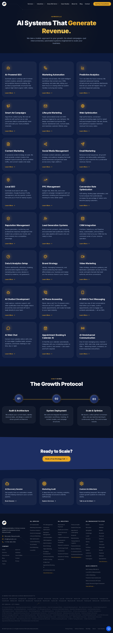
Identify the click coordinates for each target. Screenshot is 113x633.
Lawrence (88, 553)
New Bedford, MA (105, 600)
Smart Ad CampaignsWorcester (10, 615)
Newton (88, 550)
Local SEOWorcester (102, 615)
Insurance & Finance (63, 553)
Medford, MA (46, 600)
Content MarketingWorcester (60, 615)
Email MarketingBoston (20, 609)
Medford (101, 539)
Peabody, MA (87, 600)
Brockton (88, 539)
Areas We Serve (52, 4)
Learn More (9, 93)
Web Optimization (34, 539)
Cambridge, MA (32, 598)
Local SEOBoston (31, 609)
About (94, 628)
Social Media (33, 544)
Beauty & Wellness (76, 548)
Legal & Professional (63, 537)
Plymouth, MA (37, 600)
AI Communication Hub (49, 570)
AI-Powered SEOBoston (8, 607)
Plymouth (101, 536)
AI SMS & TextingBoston (94, 611)
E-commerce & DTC (76, 551)
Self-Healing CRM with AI (92, 569)
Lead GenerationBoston (94, 609)
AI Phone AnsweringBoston (80, 611)
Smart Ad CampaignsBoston (55, 607)
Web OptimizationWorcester (44, 615)
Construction (61, 551)
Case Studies (65, 4)
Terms (3, 564)
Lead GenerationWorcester (64, 617)
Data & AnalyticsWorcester (95, 617)
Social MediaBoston (7, 609)
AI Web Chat (46, 562)
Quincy (87, 541)
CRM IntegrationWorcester (80, 617)
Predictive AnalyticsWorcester (89, 613)
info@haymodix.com (10, 539)
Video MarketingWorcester (24, 619)
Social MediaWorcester (75, 615)
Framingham (89, 558)
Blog (81, 4)
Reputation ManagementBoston (78, 609)
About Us (74, 4)
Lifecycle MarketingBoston (70, 607)
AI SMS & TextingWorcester (75, 619)
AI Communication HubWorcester (30, 620)
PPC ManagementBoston (44, 609)
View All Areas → (103, 561)
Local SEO (32, 550)
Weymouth (102, 547)
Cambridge (89, 533)
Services (30, 4)
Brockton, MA (47, 598)
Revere (101, 550)
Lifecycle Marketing (35, 536)
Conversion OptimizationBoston (60, 609)
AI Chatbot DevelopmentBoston (63, 611)
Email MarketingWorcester (89, 615)
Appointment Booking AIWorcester (11, 620)
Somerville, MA (94, 598)
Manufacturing (75, 538)
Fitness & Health (75, 524)
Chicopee (101, 544)
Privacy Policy (69, 628)
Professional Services (77, 554)
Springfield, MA (22, 598)
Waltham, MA (13, 600)
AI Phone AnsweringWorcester (59, 619)
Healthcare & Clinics (63, 529)
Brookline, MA (29, 600)
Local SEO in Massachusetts (93, 572)
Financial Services (76, 546)
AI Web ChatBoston (7, 613)
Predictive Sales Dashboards (93, 578)
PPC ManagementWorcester (9, 617)
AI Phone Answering (48, 556)
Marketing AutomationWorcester (71, 613)
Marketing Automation (35, 527)
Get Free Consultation (102, 4)
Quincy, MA (55, 598)
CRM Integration (47, 540)
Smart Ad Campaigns (35, 533)
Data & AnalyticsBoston (21, 611)
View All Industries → (76, 557)
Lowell (87, 536)
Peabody (101, 553)
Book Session (9, 501)
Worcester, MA (13, 598)
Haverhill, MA (5, 600)
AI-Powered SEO (34, 524)
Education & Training (63, 556)
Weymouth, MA (71, 600)
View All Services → (48, 573)
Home (3, 549)
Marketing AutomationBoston (23, 607)
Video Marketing (47, 548)
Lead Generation (47, 537)
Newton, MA (77, 598)
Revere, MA (80, 600)
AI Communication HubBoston (39, 613)
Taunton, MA (54, 600)
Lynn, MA (62, 598)
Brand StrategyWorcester (8, 619)
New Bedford (102, 558)
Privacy (17, 561)
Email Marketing (34, 547)
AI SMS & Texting (47, 559)
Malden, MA (21, 600)
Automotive (61, 559)
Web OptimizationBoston (85, 607)
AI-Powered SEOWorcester (55, 613)
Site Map (4, 561)
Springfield (89, 530)
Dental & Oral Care (76, 527)
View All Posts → (90, 586)
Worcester (88, 527)
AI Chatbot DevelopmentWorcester (41, 619)
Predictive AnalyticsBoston (39, 607)
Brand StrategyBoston (34, 611)
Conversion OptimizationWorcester (27, 617)
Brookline (101, 533)
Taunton (101, 541)
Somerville (88, 556)
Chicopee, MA (62, 600)
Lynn (87, 544)
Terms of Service (79, 628)
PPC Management (48, 524)
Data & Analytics (47, 543)
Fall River (88, 547)
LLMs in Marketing (90, 575)
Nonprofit (73, 535)
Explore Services (48, 501)
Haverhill (101, 524)
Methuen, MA (96, 600)
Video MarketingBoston (47, 611)
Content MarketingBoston (100, 607)
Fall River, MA (69, 598)
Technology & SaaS (63, 548)
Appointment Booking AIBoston (21, 613)
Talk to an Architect (86, 501)
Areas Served (5, 555)
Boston (88, 524)
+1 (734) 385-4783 (10, 542)
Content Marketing (35, 541)
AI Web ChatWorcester (90, 619)
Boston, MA (5, 598)
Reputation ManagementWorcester (47, 617)
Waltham (101, 527)
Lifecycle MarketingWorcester (28, 615)
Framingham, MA (103, 598)
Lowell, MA (40, 598)
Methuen (101, 556)
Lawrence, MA (85, 598)
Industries (40, 4)
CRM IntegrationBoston (8, 611)
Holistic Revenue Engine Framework (95, 583)
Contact (87, 4)
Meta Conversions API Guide (93, 580)
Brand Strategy (47, 546)
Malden (101, 530)
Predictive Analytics (35, 530)
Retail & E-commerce (63, 545)
